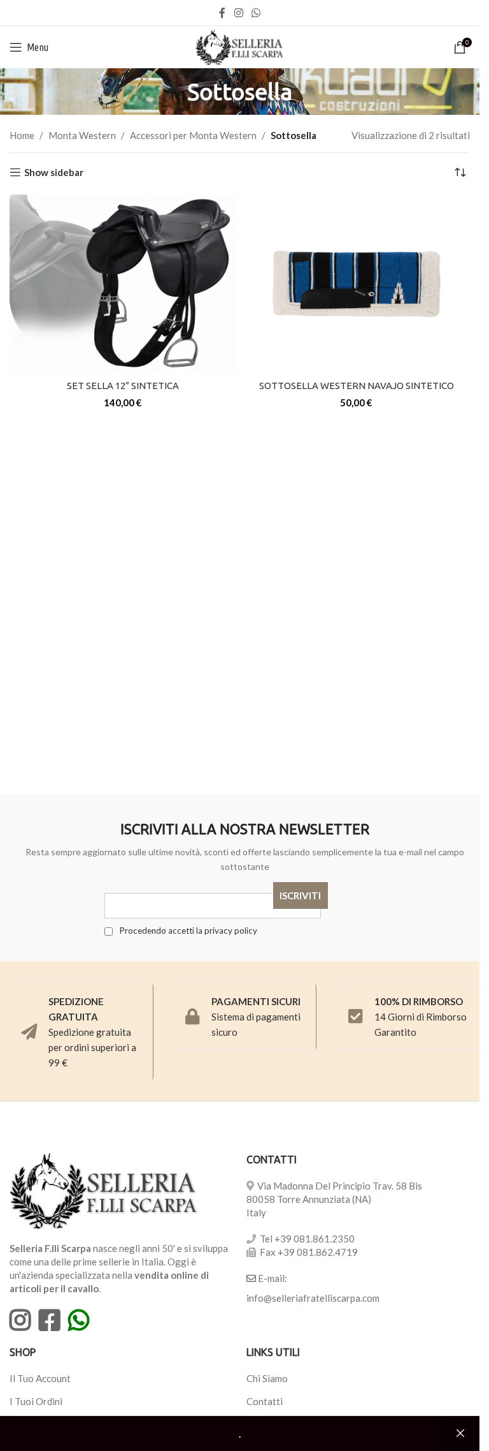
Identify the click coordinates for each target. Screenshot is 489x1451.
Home (22, 135)
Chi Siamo (267, 1378)
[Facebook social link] (222, 12)
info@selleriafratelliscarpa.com (312, 1298)
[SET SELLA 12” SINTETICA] (123, 284)
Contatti (264, 1401)
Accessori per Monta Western (193, 135)
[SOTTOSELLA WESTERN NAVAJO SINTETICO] (357, 284)
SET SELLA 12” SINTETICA (123, 385)
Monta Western (82, 135)
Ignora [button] (460, 1434)
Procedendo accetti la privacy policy (187, 930)
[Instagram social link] (238, 12)
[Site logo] (239, 46)
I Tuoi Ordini (36, 1401)
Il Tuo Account (40, 1378)
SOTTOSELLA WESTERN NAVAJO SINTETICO (356, 385)
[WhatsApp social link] (256, 12)
